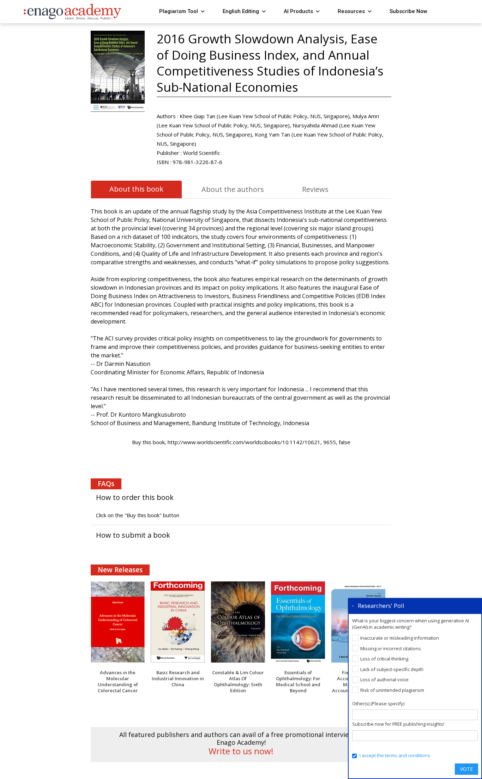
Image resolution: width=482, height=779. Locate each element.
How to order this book (135, 497)
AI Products (298, 11)
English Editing (241, 11)
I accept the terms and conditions (395, 755)
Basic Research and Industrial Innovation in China (178, 678)
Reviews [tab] (315, 189)
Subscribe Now (408, 11)
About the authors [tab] (232, 189)
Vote (466, 769)
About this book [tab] (136, 189)
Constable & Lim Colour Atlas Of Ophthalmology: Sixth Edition (238, 681)
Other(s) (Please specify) (378, 703)
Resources (351, 11)
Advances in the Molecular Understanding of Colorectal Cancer (118, 681)
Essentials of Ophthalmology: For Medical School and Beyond (298, 681)
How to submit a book (133, 535)
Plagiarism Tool (178, 11)
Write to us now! (241, 751)
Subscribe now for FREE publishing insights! (398, 724)
